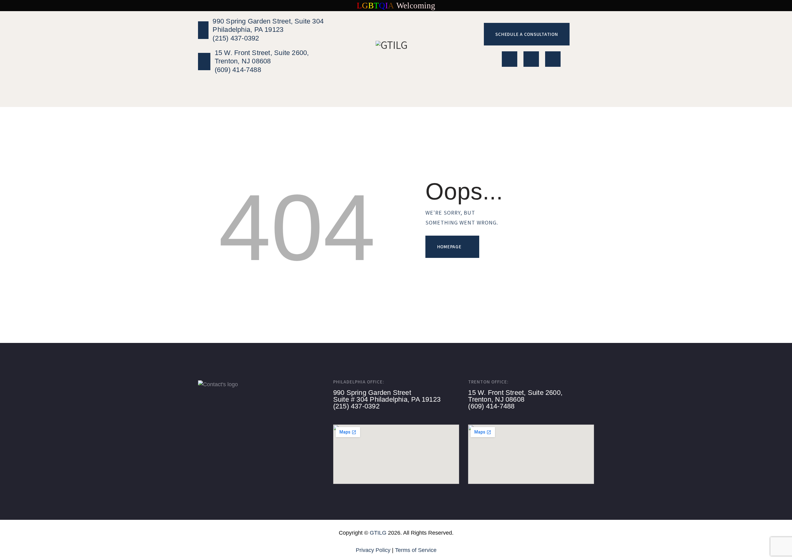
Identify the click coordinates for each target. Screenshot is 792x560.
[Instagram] (531, 59)
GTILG (378, 533)
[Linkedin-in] (509, 59)
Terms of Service (416, 550)
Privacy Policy (373, 550)
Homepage (449, 247)
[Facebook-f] (553, 59)
